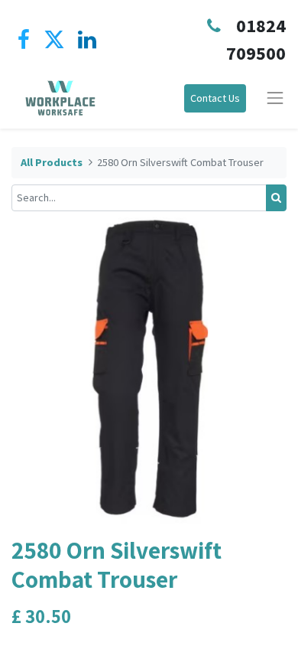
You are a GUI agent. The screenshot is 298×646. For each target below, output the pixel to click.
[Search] (276, 197)
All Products (52, 162)
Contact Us (215, 98)
